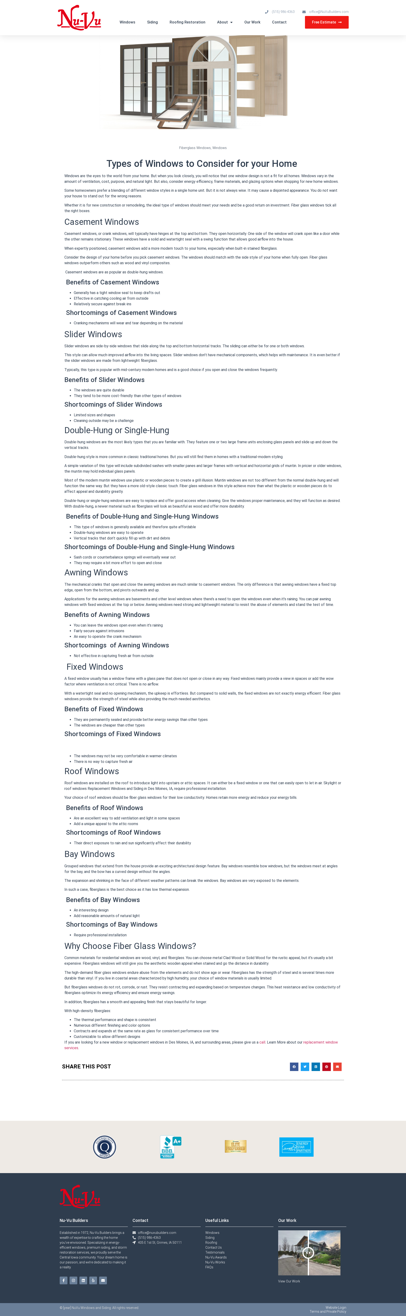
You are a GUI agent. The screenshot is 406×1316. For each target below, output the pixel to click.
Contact (279, 22)
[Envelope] (103, 1280)
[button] (294, 1067)
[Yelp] (93, 1280)
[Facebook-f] (63, 1280)
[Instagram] (73, 1280)
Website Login (336, 1307)
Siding (152, 22)
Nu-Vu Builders (74, 1220)
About (222, 22)
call (262, 1042)
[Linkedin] (83, 1280)
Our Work (252, 22)
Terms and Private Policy (328, 1311)
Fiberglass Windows (195, 148)
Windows (127, 22)
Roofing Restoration (187, 22)
